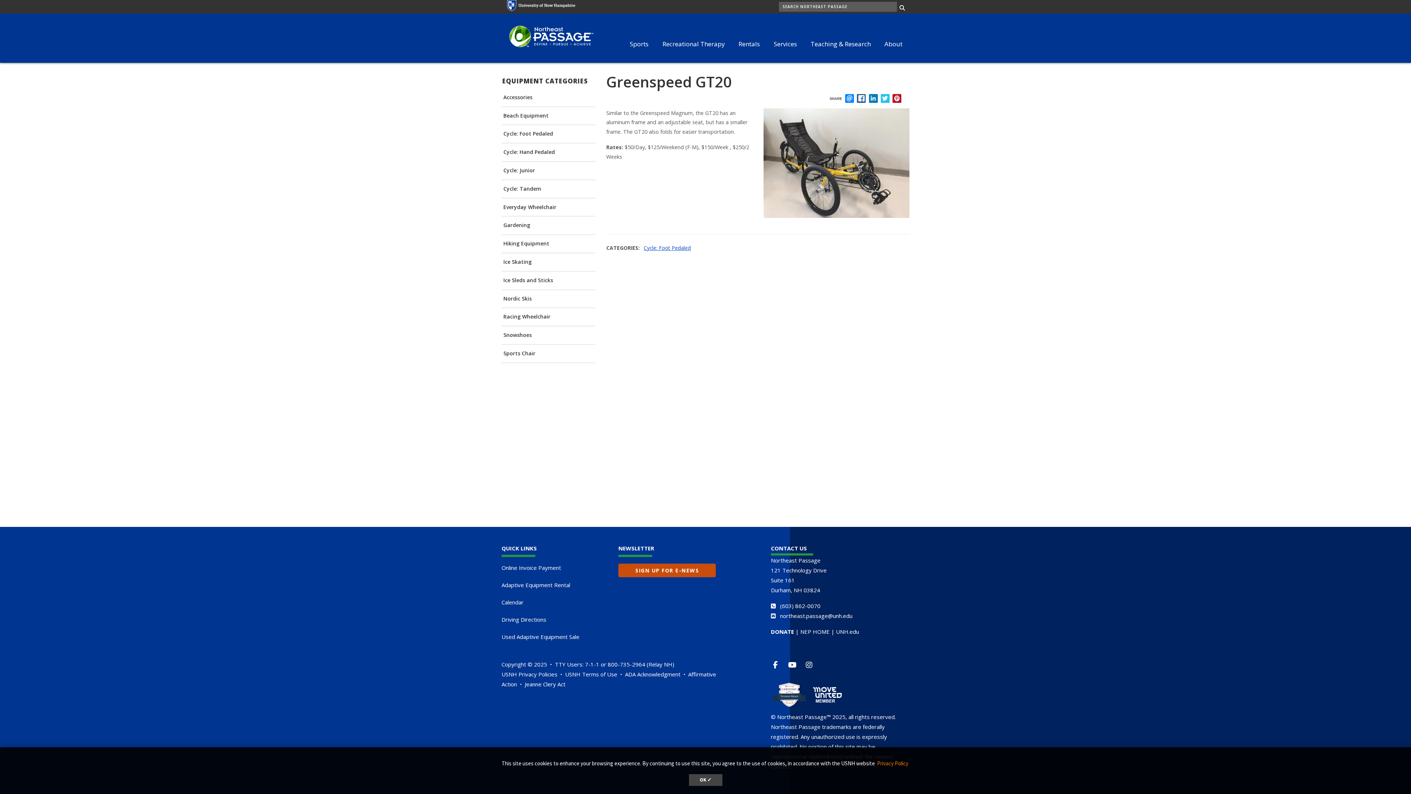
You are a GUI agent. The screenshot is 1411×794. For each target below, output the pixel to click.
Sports (639, 44)
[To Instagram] (812, 665)
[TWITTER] (885, 98)
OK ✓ (706, 780)
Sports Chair (519, 354)
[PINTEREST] (897, 98)
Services (785, 44)
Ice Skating (517, 262)
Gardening (516, 225)
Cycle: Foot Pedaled (528, 134)
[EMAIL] (849, 98)
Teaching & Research (841, 44)
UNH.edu (847, 631)
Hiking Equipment (526, 244)
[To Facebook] (778, 665)
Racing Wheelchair (526, 317)
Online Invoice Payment (531, 567)
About (893, 44)
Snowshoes (517, 335)
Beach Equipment (526, 116)
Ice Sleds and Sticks (528, 280)
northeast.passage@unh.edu (816, 615)
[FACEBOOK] (861, 98)
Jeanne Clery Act (545, 684)
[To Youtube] (795, 665)
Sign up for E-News (667, 570)
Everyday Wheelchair (529, 207)
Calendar (513, 602)
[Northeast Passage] (547, 37)
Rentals (749, 44)
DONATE (782, 631)
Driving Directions (524, 619)
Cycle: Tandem (522, 189)
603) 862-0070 (801, 606)
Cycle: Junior (519, 171)
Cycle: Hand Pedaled (529, 152)
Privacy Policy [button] (892, 763)
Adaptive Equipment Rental (536, 585)
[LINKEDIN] (873, 98)
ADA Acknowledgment (653, 674)
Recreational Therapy (694, 44)
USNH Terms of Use (591, 674)
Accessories (517, 97)
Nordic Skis (517, 299)
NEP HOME (815, 631)
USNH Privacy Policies (529, 674)
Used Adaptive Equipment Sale (540, 636)
